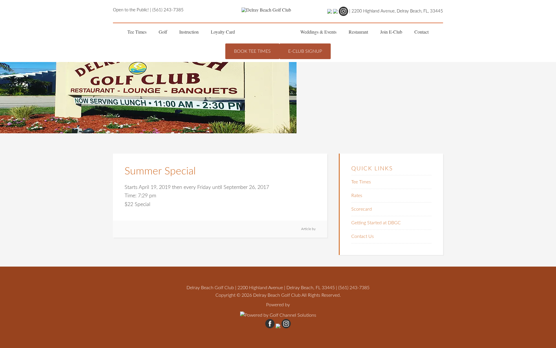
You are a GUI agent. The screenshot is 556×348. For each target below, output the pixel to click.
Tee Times (361, 182)
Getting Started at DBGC (376, 223)
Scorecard (361, 209)
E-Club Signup (305, 51)
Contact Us (362, 236)
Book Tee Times (252, 51)
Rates (356, 195)
